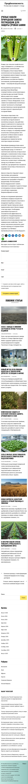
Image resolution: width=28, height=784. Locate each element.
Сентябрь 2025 (5, 650)
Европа (3, 677)
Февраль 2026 (5, 633)
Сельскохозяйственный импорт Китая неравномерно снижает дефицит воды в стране (12, 706)
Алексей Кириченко (6, 333)
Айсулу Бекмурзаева (6, 419)
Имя (2, 263)
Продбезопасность (14, 3)
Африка (3, 31)
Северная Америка (6, 680)
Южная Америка (5, 683)
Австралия (4, 666)
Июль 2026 (4, 616)
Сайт (2, 276)
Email (3, 270)
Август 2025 (4, 653)
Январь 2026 (4, 636)
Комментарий (5, 251)
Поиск (3, 594)
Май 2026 (3, 623)
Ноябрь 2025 (4, 643)
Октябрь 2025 (5, 646)
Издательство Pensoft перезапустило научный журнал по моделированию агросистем (11, 699)
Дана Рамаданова (5, 376)
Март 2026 (4, 629)
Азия (2, 670)
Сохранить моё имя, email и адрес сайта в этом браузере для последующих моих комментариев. (12, 286)
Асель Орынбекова (6, 461)
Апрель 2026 (4, 626)
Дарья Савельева (5, 548)
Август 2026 (4, 613)
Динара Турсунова (8, 28)
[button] (2, 235)
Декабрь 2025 (5, 640)
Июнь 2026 (4, 619)
